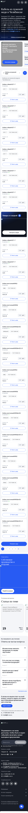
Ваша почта (6, 742)
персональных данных (15, 745)
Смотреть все (22, 691)
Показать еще (14, 544)
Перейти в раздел (8, 591)
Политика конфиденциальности (9, 801)
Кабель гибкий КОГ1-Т (9, 84)
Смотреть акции (14, 232)
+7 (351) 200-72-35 (12, 29)
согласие (5, 745)
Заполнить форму (10, 62)
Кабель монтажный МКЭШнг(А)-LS (12, 348)
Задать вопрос (7, 705)
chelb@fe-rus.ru (14, 31)
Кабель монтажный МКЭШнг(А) (11, 326)
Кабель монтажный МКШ (9, 283)
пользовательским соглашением (7, 746)
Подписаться (20, 742)
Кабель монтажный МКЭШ (10, 305)
